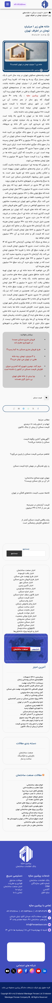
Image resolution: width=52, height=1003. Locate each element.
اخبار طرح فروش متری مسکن (26, 579)
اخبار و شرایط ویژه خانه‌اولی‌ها (26, 631)
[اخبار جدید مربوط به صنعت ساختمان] (45, 4)
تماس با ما (17, 892)
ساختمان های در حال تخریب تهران (30, 825)
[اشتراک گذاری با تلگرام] (23, 408)
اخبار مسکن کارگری (26, 625)
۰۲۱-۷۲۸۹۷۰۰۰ (19, 4)
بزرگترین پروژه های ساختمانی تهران (29, 809)
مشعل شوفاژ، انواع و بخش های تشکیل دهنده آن (32, 798)
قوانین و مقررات (15, 883)
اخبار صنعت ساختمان (26, 570)
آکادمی (46, 889)
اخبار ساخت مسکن (26, 607)
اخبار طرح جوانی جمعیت (26, 616)
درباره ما (18, 889)
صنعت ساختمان (26, 752)
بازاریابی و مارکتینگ (26, 755)
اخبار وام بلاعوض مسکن (26, 603)
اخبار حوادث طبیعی (26, 613)
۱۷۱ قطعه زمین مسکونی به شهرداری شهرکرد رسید (33, 706)
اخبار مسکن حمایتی (26, 622)
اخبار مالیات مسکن (26, 610)
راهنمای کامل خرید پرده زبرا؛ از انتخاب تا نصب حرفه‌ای (32, 792)
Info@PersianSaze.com (36, 924)
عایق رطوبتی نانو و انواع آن (32, 806)
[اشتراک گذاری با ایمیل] (19, 408)
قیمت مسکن (37, 13)
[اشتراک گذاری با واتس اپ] (28, 408)
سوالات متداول (15, 880)
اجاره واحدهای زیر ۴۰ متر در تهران (30, 702)
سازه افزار (45, 892)
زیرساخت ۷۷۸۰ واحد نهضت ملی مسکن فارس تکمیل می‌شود (31, 684)
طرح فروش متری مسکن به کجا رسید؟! (23, 349)
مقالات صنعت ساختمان (29, 775)
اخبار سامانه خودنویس (26, 588)
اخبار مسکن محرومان (26, 619)
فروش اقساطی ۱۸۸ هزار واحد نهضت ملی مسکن (25, 689)
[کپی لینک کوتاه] (14, 408)
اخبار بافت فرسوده (26, 573)
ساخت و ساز (26, 758)
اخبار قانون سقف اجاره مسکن (26, 594)
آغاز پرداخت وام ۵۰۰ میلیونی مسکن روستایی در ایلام (31, 693)
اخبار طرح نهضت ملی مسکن (26, 576)
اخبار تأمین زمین (26, 585)
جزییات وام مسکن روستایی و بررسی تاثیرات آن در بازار (32, 814)
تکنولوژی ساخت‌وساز (26, 628)
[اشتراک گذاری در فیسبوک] (38, 408)
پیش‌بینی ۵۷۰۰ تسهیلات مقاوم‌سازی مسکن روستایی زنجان (30, 678)
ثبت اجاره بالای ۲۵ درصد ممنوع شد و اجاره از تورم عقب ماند (31, 719)
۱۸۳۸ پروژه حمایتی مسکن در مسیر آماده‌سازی (25, 699)
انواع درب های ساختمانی (33, 822)
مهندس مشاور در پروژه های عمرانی (30, 803)
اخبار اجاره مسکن (26, 591)
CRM (47, 886)
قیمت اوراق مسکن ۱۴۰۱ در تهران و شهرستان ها (25, 819)
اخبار (45, 13)
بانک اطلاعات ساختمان (39, 880)
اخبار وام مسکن (26, 600)
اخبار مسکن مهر (26, 582)
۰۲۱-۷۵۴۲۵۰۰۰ (27, 911)
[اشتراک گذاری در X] (33, 408)
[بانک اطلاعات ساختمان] (50, 13)
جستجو (26, 549)
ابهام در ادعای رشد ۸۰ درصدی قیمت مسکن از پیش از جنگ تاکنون (29, 725)
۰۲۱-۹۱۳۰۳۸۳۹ (41, 911)
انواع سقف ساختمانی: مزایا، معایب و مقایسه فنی (33, 786)
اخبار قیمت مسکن (26, 597)
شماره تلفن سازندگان (40, 883)
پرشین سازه (32, 95)
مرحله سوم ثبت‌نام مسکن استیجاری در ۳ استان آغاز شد (31, 713)
